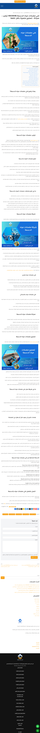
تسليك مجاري (36, 599)
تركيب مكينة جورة (20, 694)
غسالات (37, 608)
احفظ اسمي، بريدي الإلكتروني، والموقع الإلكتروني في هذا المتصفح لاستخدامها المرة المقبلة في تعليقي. (20, 554)
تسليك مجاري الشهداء (20, 681)
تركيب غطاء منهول (20, 716)
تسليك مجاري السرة (20, 674)
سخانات (37, 604)
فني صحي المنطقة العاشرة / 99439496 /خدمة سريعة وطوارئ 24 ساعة (27, 585)
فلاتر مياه (37, 610)
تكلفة (5, 503)
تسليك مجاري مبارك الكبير (20, 691)
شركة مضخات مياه (18, 514)
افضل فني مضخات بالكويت (22, 119)
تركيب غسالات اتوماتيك (20, 706)
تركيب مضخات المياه (34, 140)
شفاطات (37, 606)
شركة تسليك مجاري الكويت (20, 713)
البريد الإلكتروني (35, 531)
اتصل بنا (37, 648)
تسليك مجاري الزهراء (20, 671)
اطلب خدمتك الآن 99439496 (20, 1)
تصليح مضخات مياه (26, 514)
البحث (38, 575)
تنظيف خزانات (36, 601)
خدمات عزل (37, 602)
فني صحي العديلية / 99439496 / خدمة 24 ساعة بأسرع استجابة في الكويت (26, 592)
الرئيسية (38, 12)
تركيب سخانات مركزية (20, 699)
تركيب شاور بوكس (20, 720)
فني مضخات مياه (5, 514)
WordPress (16, 665)
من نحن (37, 644)
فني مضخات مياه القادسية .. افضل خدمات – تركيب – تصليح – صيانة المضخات (20, 270)
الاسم (36, 526)
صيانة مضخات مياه (12, 514)
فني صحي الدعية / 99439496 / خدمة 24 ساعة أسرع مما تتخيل (28, 590)
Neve (25, 665)
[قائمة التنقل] (2, 6)
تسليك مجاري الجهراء (20, 684)
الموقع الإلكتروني (35, 535)
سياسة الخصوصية (35, 646)
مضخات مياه (37, 615)
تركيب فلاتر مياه (20, 696)
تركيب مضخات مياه (32, 514)
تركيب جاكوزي (20, 723)
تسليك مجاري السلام (20, 677)
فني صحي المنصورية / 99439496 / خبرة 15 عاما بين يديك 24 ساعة (28, 588)
